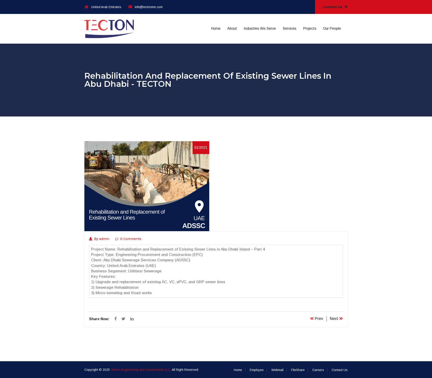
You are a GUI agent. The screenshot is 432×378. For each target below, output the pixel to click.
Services (289, 28)
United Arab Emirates (106, 7)
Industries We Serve (260, 28)
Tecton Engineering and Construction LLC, (141, 369)
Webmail (277, 370)
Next (334, 318)
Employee (257, 370)
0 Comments (130, 239)
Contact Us (333, 7)
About (232, 28)
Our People (332, 28)
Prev (318, 318)
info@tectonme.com (149, 7)
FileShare (298, 370)
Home (215, 28)
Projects (309, 28)
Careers (318, 370)
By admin (101, 239)
